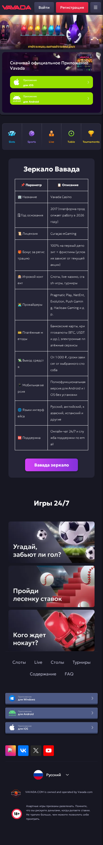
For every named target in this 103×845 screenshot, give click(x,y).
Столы (57, 662)
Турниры (82, 662)
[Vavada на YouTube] (48, 750)
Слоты (19, 662)
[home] (16, 7)
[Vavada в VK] (23, 750)
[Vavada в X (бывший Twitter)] (36, 750)
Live (38, 662)
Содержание (43, 673)
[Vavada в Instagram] (10, 750)
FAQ (69, 673)
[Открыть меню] (95, 7)
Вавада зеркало (51, 465)
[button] (96, 32)
